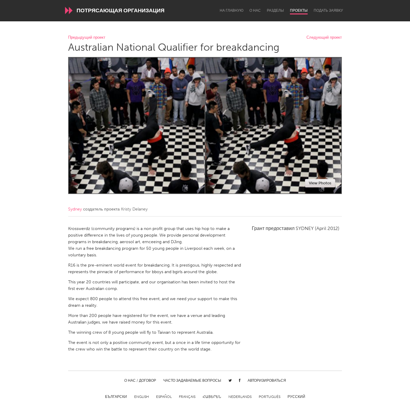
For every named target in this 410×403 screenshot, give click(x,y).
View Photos (320, 183)
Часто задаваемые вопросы (192, 380)
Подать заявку (328, 10)
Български (116, 397)
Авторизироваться (267, 380)
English (141, 397)
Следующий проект (324, 38)
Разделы (275, 10)
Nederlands (240, 397)
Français (187, 397)
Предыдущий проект (86, 38)
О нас (255, 10)
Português (269, 397)
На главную (231, 10)
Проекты (299, 10)
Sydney (75, 209)
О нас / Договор (140, 380)
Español (164, 397)
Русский (296, 397)
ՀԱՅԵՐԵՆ (212, 397)
